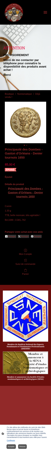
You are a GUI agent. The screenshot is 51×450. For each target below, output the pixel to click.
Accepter (11, 447)
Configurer (11, 440)
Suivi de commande (25, 264)
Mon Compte (25, 254)
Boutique (9, 94)
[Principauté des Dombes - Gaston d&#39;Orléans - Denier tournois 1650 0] (25, 122)
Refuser (22, 447)
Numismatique (24, 94)
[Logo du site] (13, 12)
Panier (25, 274)
